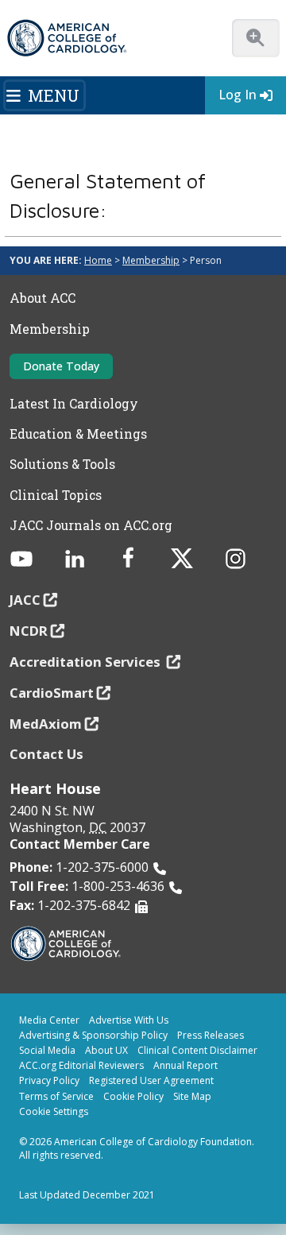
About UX (106, 1050)
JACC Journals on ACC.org (91, 525)
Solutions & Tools (62, 464)
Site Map (192, 1096)
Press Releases (210, 1035)
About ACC (42, 298)
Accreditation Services (87, 661)
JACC (25, 599)
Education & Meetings (78, 434)
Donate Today (61, 366)
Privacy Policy (49, 1080)
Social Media (47, 1050)
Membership (151, 260)
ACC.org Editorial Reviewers (81, 1065)
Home (98, 260)
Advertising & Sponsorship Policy (93, 1035)
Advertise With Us (128, 1020)
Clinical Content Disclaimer (197, 1050)
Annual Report (185, 1065)
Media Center (49, 1020)
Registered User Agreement (151, 1080)
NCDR (29, 630)
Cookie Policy (133, 1096)
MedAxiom (46, 723)
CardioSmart (52, 692)
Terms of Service (56, 1096)
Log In (237, 94)
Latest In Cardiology (74, 404)
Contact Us (46, 754)
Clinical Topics (56, 495)
